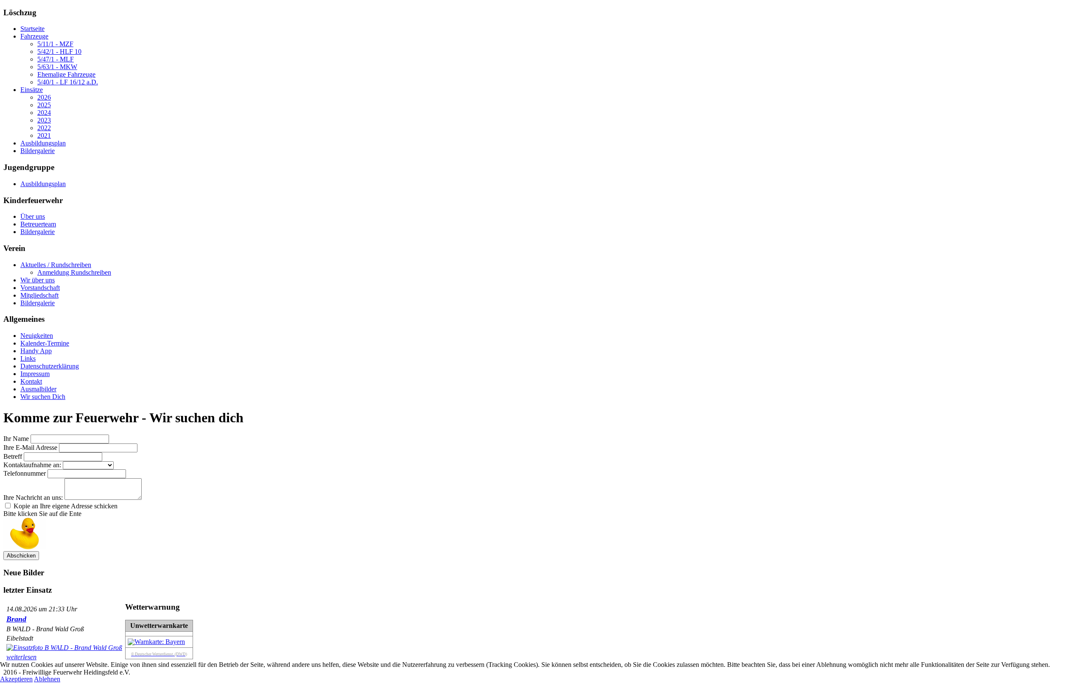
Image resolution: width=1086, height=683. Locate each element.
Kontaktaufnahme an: (32, 464)
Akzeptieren (16, 679)
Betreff (12, 456)
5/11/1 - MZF (55, 43)
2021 (44, 135)
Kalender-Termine (44, 343)
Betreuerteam (38, 224)
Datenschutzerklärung (49, 366)
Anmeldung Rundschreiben (74, 272)
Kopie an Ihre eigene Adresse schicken (66, 506)
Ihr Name (16, 438)
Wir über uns (37, 280)
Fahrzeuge (34, 36)
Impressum (35, 373)
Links (28, 358)
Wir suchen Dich (42, 396)
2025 (44, 105)
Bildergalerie (37, 150)
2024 (44, 112)
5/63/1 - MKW (57, 66)
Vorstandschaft (40, 287)
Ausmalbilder (38, 389)
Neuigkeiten (36, 335)
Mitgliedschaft (39, 295)
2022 (44, 127)
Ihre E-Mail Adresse (30, 447)
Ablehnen (47, 679)
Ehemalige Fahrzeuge (66, 74)
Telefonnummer (24, 473)
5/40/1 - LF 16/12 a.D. (67, 82)
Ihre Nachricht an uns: (33, 497)
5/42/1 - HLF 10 (59, 51)
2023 (44, 120)
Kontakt (31, 381)
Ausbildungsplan (43, 143)
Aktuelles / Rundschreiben (55, 264)
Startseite (32, 28)
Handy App (36, 350)
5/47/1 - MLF (55, 59)
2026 (44, 97)
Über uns (32, 216)
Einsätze (31, 89)
